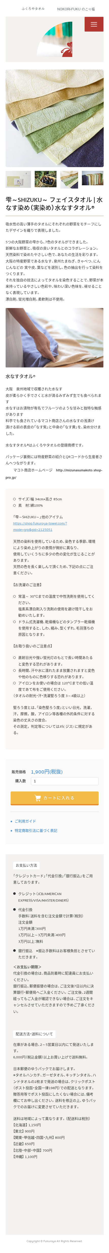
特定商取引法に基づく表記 (36, 831)
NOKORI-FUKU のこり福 (76, 9)
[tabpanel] (55, 118)
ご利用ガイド (25, 821)
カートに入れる (59, 798)
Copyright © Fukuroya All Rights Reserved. (55, 1241)
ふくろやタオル (33, 8)
